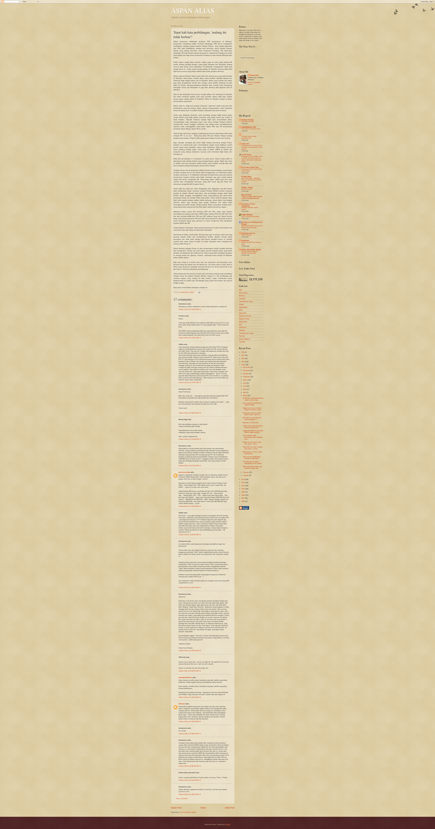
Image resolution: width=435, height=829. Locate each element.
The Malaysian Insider (246, 333)
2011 (243, 486)
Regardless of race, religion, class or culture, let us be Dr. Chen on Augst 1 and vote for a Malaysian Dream (251, 159)
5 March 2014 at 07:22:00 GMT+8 (190, 338)
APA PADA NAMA (246, 189)
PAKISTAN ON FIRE (247, 121)
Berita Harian (243, 293)
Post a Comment (181, 798)
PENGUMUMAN (246, 235)
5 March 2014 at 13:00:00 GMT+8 (190, 413)
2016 (243, 358)
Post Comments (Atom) (188, 812)
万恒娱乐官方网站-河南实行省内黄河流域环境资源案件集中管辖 (251, 197)
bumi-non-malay (184, 472)
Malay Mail (242, 313)
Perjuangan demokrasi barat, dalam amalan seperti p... (252, 413)
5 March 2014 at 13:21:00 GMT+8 (190, 465)
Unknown (182, 704)
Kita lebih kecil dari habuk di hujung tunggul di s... (252, 418)
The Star (242, 336)
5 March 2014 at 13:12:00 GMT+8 (190, 439)
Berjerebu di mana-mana (251, 422)
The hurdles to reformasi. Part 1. (251, 129)
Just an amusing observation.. (250, 216)
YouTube (242, 342)
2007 (243, 498)
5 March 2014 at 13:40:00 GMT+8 (190, 534)
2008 (243, 495)
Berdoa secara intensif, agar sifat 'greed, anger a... (252, 443)
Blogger (227, 824)
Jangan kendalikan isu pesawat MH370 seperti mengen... (253, 431)
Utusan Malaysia (244, 339)
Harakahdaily (243, 307)
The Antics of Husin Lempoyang (248, 205)
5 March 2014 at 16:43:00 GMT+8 (190, 650)
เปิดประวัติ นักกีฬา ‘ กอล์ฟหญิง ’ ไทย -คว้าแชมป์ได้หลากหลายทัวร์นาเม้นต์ (251, 180)
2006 (243, 501)
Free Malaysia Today (246, 301)
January (246, 475)
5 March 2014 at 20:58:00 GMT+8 (190, 671)
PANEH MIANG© (247, 215)
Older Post (229, 808)
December (246, 367)
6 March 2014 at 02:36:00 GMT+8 (190, 766)
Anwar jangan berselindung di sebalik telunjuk (252, 404)
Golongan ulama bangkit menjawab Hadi (249, 137)
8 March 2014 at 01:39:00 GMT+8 (190, 794)
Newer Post (176, 808)
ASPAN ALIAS (192, 10)
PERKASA (242, 327)
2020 (243, 352)
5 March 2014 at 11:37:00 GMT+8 (190, 382)
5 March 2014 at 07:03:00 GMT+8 (190, 309)
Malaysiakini (243, 322)
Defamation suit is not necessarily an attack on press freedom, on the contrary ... (252, 147)
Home (203, 808)
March (245, 395)
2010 (243, 489)
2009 (243, 492)
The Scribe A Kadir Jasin (250, 167)
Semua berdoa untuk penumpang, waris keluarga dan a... (252, 437)
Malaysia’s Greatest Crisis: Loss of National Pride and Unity (251, 226)
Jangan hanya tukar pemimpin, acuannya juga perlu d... (253, 426)
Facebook (242, 299)
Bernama (242, 296)
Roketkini (242, 330)
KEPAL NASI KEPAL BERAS (251, 250)
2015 (243, 362)
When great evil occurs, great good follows (252, 452)
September (247, 377)
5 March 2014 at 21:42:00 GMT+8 (190, 697)
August (245, 380)
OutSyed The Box (247, 120)
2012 (243, 482)
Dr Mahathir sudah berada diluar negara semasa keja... (253, 399)
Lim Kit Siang (246, 154)
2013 (243, 479)
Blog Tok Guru (246, 195)
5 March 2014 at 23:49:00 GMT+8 (190, 734)
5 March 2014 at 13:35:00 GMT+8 (190, 506)
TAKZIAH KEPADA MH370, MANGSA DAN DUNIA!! (249, 252)
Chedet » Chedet (247, 187)
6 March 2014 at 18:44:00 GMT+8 (190, 780)
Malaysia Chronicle (245, 316)
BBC (240, 290)
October (246, 374)
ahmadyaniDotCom (185, 677)
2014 (243, 365)
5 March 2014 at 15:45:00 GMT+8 (190, 587)
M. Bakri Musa (246, 176)
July (244, 383)
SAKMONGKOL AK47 (248, 127)
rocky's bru (245, 144)
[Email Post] (198, 292)
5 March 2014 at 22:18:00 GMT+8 (190, 721)
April (244, 392)
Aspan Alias (184, 292)
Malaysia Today (244, 319)
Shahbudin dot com (248, 233)
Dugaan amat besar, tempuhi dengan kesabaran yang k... (253, 409)
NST (240, 324)
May (244, 389)
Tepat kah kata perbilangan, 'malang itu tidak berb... (252, 457)
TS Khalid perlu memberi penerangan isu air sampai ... (253, 462)
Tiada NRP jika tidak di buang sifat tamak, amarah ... (252, 448)
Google (241, 304)
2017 (243, 355)
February (246, 472)
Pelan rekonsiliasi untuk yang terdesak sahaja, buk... (252, 467)
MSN (240, 310)
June (245, 386)
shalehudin (245, 240)
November (246, 370)
